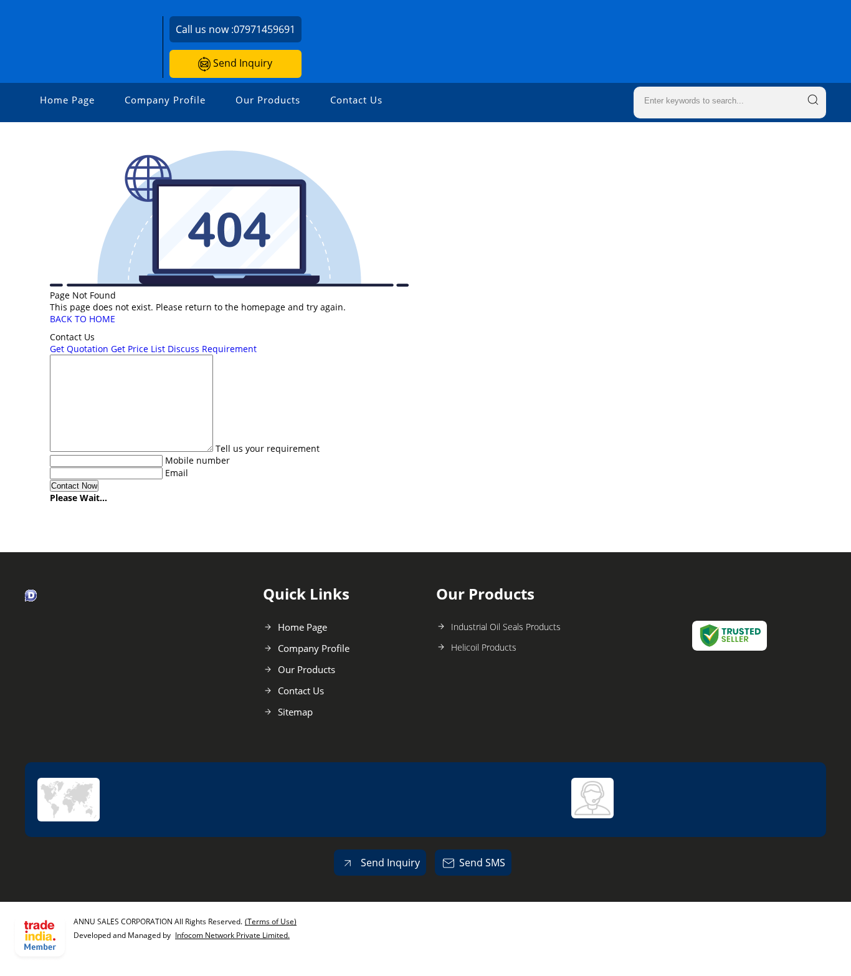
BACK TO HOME (82, 319)
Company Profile (165, 99)
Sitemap (295, 712)
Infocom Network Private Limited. (232, 935)
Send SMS (482, 862)
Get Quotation (79, 349)
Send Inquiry (241, 63)
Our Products (267, 99)
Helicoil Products (483, 647)
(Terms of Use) (271, 921)
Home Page (67, 99)
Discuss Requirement (212, 349)
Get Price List (138, 349)
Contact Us (356, 99)
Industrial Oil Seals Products (506, 627)
